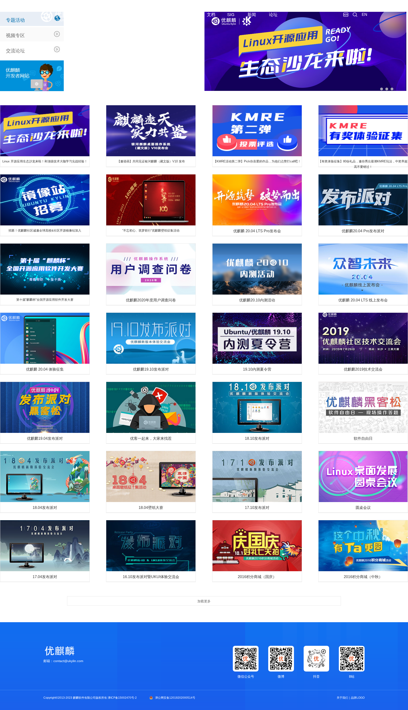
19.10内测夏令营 (257, 369)
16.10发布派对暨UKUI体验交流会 (151, 577)
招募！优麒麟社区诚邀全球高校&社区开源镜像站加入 (44, 230)
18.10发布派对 (257, 438)
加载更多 (204, 601)
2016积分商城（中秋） (363, 577)
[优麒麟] (58, 16)
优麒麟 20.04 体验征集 (45, 369)
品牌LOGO (358, 697)
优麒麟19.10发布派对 (151, 369)
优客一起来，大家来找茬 (151, 438)
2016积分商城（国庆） (257, 577)
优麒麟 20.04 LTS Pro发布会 (257, 231)
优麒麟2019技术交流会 (363, 369)
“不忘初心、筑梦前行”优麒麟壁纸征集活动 (150, 230)
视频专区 (15, 35)
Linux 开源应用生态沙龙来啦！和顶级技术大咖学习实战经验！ (44, 161)
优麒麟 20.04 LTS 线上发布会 (363, 300)
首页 (148, 14)
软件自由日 (363, 438)
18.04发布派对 (45, 508)
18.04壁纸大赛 (151, 508)
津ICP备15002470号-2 (122, 697)
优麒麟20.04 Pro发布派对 (363, 231)
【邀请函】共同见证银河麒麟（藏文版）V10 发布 (151, 161)
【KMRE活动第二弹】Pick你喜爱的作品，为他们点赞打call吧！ (257, 161)
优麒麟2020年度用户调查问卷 (151, 300)
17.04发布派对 (45, 577)
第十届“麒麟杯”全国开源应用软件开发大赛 (44, 299)
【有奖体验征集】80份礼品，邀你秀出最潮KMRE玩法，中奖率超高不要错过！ (363, 164)
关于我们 (342, 697)
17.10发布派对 (257, 508)
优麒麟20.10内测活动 (257, 300)
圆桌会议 (363, 508)
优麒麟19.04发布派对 (45, 438)
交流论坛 (15, 50)
